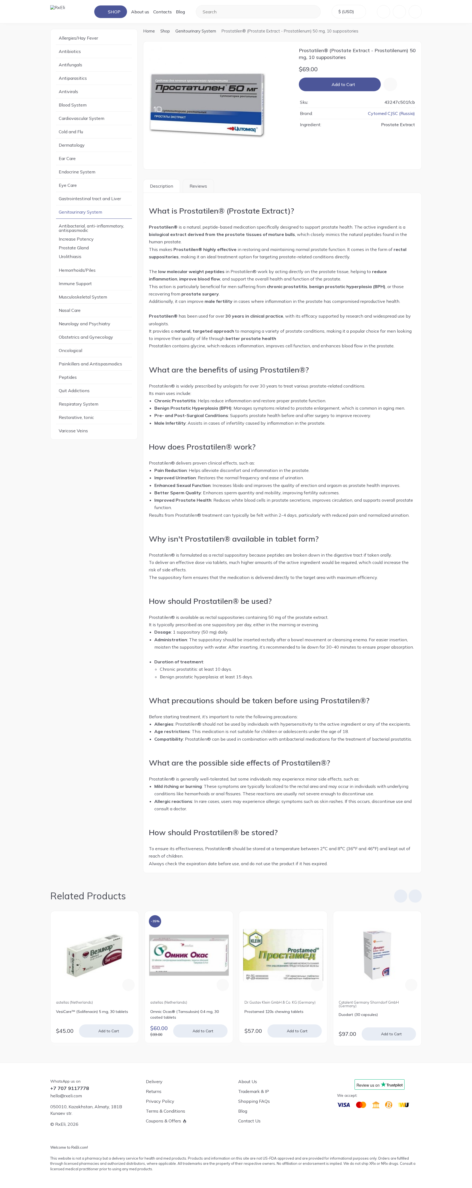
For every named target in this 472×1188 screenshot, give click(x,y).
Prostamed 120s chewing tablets (273, 1011)
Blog (180, 12)
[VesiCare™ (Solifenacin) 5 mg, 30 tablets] (95, 955)
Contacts (162, 12)
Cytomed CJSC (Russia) (391, 113)
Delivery (154, 1081)
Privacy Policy (160, 1101)
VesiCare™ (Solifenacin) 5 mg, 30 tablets (92, 1011)
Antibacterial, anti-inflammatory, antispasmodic (91, 228)
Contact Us (249, 1121)
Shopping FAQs (254, 1101)
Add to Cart (343, 84)
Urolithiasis (70, 256)
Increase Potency (76, 239)
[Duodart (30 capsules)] (377, 955)
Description (161, 186)
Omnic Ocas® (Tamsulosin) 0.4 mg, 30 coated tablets (184, 1014)
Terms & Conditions (165, 1111)
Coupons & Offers (163, 1121)
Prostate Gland (74, 247)
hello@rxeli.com (66, 1096)
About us (140, 12)
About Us (247, 1081)
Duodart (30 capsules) (358, 1014)
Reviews (198, 186)
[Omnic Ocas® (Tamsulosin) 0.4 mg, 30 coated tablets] (189, 955)
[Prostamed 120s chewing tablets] (283, 955)
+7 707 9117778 (69, 1088)
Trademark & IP (253, 1091)
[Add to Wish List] (390, 84)
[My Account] (383, 11)
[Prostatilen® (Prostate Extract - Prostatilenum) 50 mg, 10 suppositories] (218, 105)
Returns (153, 1091)
